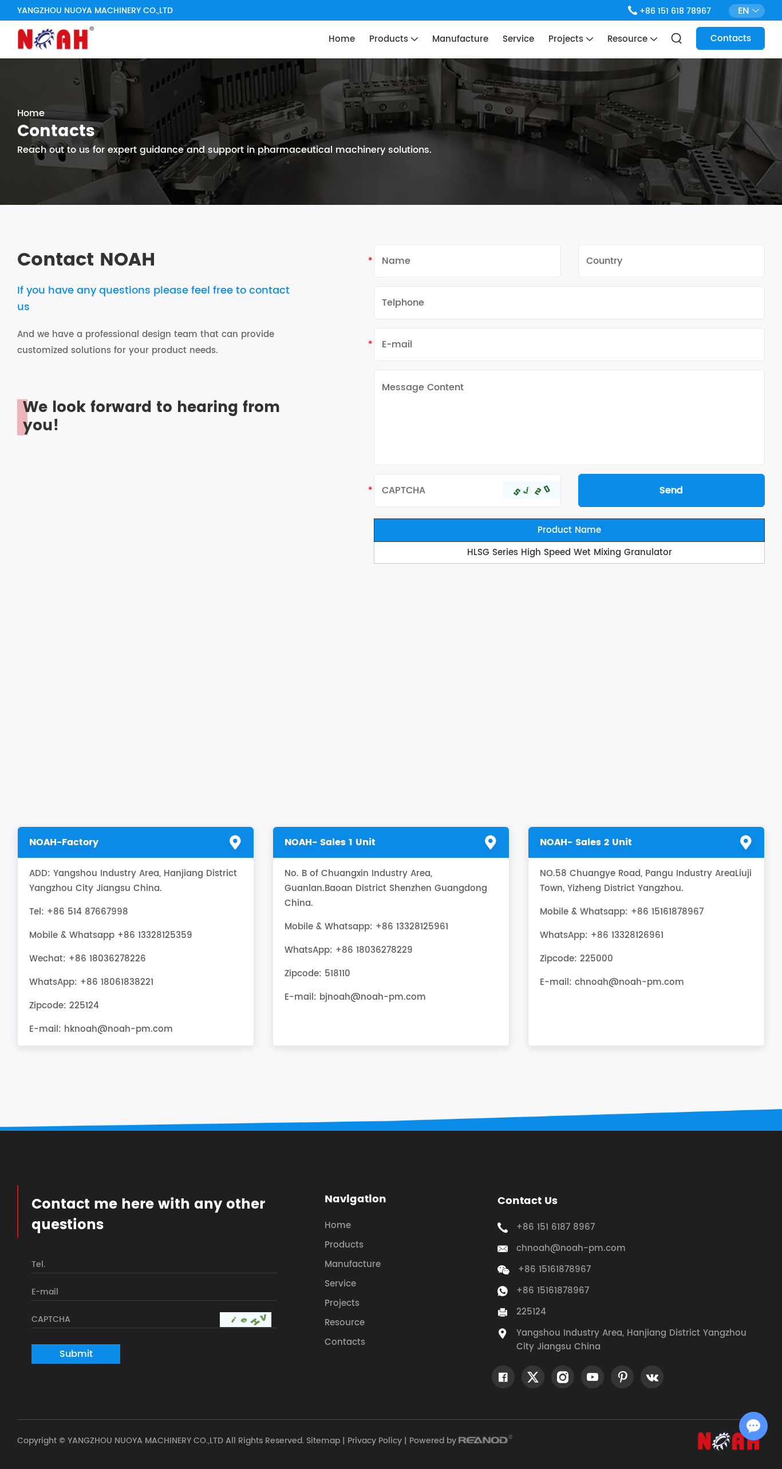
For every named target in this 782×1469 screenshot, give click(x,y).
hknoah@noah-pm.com (118, 1029)
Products (390, 39)
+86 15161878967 (552, 1291)
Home (342, 39)
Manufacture (460, 39)
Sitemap (323, 1440)
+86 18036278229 (374, 950)
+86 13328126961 (627, 935)
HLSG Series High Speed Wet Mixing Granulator (569, 553)
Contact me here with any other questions (148, 1215)
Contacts (730, 38)
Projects (567, 39)
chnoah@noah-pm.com (629, 982)
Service (518, 39)
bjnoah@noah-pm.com (372, 997)
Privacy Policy (374, 1440)
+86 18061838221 (116, 982)
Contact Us (527, 1201)
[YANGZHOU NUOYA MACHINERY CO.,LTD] (55, 38)
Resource (628, 39)
